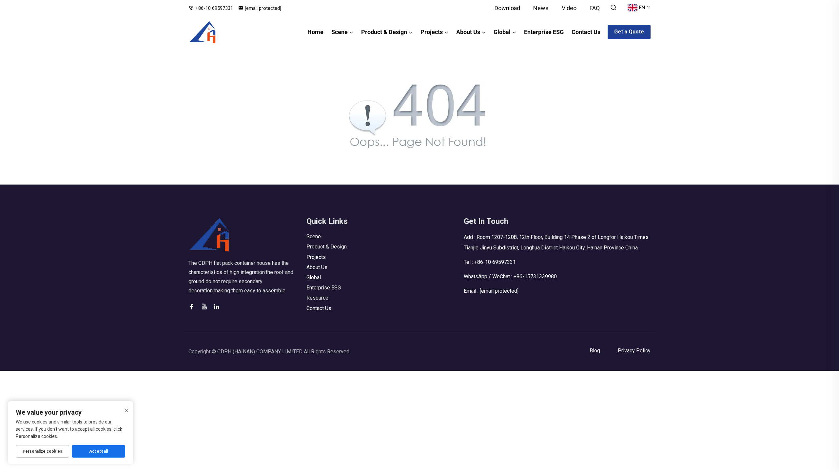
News (541, 8)
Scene (339, 32)
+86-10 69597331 (214, 8)
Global (502, 32)
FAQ (595, 8)
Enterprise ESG (544, 32)
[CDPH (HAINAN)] (202, 32)
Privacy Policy (634, 350)
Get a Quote (629, 32)
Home (315, 32)
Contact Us (586, 32)
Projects (431, 32)
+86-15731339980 (535, 276)
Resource (317, 298)
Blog (595, 350)
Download (507, 8)
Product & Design (384, 32)
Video (569, 8)
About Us (468, 32)
